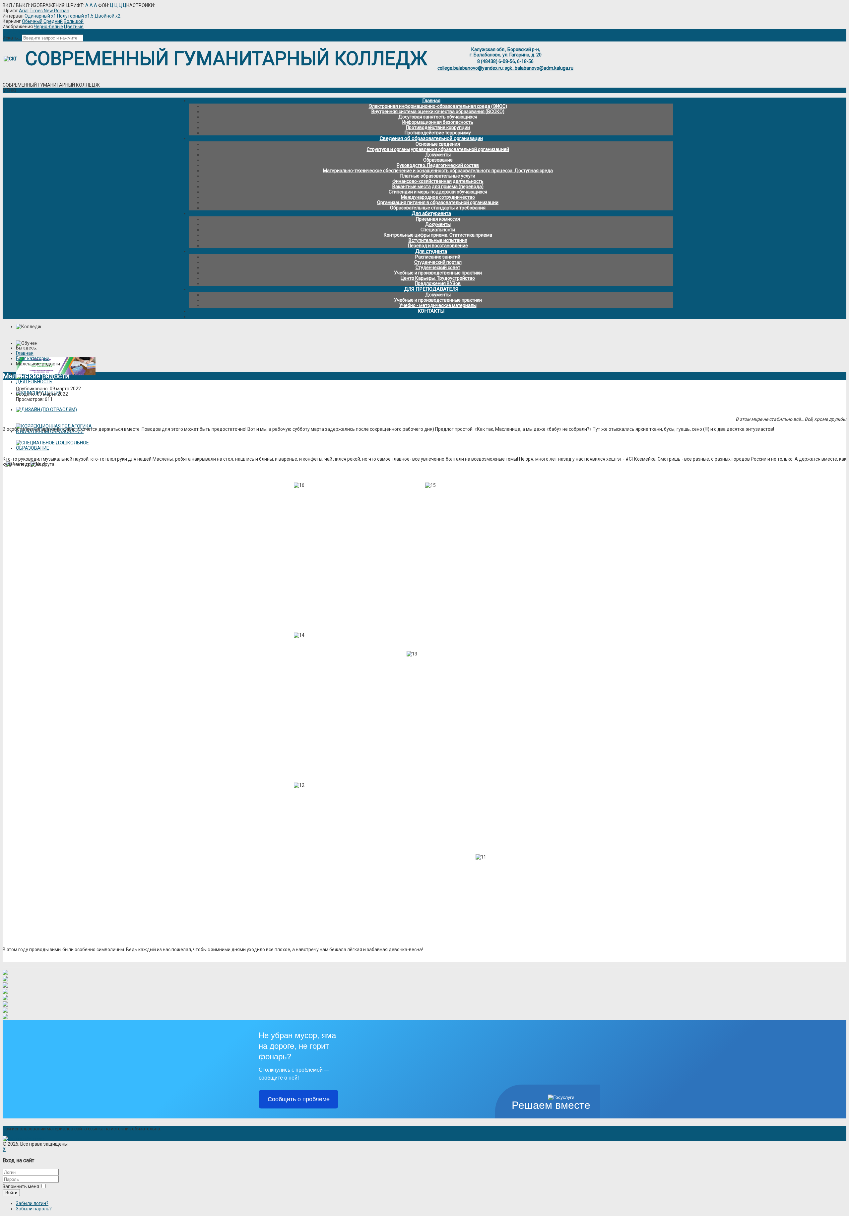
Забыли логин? (32, 1203)
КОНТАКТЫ (431, 311)
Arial (24, 10)
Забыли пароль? (34, 1208)
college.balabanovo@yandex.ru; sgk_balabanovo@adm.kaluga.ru (505, 68)
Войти (11, 1192)
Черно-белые (48, 26)
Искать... (12, 37)
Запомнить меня (21, 1186)
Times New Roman (49, 10)
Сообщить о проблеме (299, 1099)
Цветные (74, 26)
